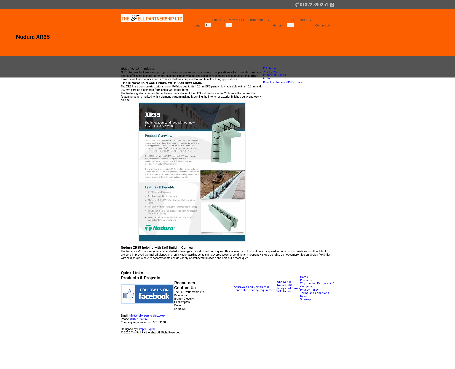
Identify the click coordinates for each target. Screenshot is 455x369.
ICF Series (270, 68)
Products (214, 20)
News (303, 296)
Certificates (299, 20)
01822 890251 (314, 4)
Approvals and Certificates (252, 286)
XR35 (266, 78)
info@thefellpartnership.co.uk (147, 315)
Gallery (278, 25)
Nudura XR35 (285, 285)
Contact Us (323, 25)
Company (306, 286)
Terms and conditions (314, 293)
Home (196, 25)
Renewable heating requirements (255, 290)
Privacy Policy (309, 289)
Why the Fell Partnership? (247, 20)
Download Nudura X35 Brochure (282, 82)
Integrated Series (274, 74)
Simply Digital (146, 329)
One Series (270, 71)
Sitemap (305, 299)
